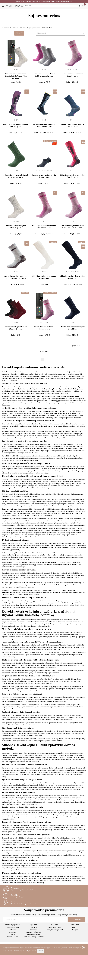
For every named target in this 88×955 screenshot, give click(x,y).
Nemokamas (20, 1)
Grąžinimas (12, 932)
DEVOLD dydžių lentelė (33, 932)
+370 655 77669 (55, 927)
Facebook (75, 927)
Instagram (75, 930)
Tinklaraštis (33, 930)
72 (84, 346)
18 (79, 346)
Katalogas (15, 27)
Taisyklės (12, 934)
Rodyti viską (44, 351)
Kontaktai (33, 927)
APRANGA (23, 27)
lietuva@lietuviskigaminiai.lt (54, 930)
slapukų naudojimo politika (28, 950)
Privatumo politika (12, 937)
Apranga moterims (34, 27)
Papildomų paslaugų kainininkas (34, 937)
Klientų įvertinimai (66, 1)
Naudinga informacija (33, 934)
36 (82, 346)
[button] (60, 33)
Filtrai (18, 33)
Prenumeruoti (76, 919)
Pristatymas (12, 930)
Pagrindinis (5, 27)
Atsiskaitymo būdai (13, 927)
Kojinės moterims (47, 27)
